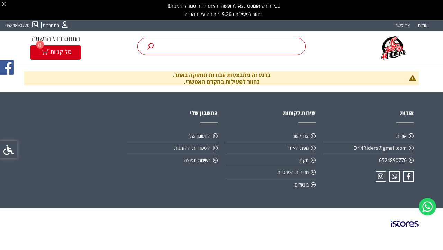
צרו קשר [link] (403, 25)
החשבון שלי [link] (199, 135)
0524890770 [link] (393, 160)
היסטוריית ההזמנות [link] (192, 148)
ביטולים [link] (302, 184)
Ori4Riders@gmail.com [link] (380, 148)
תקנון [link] (304, 160)
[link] (427, 206)
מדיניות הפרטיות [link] (293, 172)
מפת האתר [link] (298, 148)
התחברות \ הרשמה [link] (56, 38)
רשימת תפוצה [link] (197, 160)
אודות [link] (422, 25)
